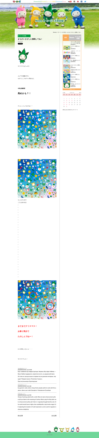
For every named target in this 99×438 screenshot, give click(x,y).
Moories (55, 32)
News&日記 (37, 1)
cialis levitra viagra (49, 404)
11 (69, 100)
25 (69, 104)
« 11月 (64, 92)
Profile (44, 1)
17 (66, 102)
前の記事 (20, 415)
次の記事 (54, 415)
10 (66, 100)
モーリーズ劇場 (50, 1)
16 (64, 102)
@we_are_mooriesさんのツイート (70, 109)
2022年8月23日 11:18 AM (25, 369)
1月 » (80, 92)
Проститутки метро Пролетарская (27, 381)
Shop (64, 1)
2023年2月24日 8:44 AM (24, 386)
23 (64, 104)
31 (66, 106)
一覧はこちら (72, 89)
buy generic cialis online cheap (26, 388)
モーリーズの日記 (62, 32)
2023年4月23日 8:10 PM (24, 395)
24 (66, 104)
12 (71, 100)
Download (59, 1)
